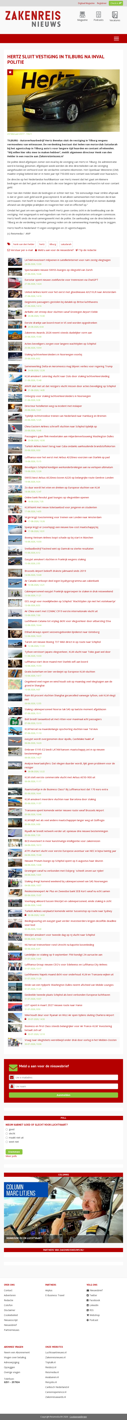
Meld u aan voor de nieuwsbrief (55, 250)
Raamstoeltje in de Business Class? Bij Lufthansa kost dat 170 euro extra (66, 789)
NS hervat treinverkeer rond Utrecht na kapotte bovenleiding (59, 944)
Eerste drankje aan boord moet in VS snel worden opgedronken (61, 322)
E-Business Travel (54, 1295)
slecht (12, 1133)
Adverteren (10, 1295)
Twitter (93, 1295)
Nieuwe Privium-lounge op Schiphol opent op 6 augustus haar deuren (64, 860)
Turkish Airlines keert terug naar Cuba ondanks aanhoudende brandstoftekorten (70, 446)
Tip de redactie (87, 250)
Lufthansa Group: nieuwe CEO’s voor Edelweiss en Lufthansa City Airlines (66, 964)
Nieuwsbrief (10, 1325)
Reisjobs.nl (51, 1382)
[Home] (32, 18)
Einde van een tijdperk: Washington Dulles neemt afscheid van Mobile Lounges (69, 984)
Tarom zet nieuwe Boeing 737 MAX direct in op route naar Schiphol (63, 641)
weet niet (14, 1141)
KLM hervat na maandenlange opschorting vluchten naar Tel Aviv (61, 729)
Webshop (95, 1315)
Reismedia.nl (52, 1372)
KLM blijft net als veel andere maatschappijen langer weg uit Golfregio (65, 820)
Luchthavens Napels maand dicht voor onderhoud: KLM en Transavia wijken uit (69, 974)
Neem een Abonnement (17, 1352)
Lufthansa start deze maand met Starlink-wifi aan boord (56, 661)
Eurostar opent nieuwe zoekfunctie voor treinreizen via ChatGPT (61, 279)
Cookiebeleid (11, 1315)
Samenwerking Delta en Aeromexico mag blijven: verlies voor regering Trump (69, 366)
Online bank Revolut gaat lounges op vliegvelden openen (57, 497)
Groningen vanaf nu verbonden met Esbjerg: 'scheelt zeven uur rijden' (64, 870)
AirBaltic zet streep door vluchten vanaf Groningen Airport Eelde (61, 311)
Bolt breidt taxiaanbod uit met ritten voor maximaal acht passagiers (63, 719)
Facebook (94, 1300)
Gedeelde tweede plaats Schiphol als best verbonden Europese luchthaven (67, 994)
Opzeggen (9, 1367)
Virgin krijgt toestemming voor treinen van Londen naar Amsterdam (63, 517)
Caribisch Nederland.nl (57, 1387)
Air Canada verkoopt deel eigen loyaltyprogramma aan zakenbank (62, 580)
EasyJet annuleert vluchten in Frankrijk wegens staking (55, 559)
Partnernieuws (11, 1329)
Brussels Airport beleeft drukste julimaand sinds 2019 (55, 570)
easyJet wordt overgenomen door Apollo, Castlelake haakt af (59, 739)
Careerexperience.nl (55, 1392)
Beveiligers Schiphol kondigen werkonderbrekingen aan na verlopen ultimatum (69, 467)
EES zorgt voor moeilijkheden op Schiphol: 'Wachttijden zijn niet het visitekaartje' (70, 601)
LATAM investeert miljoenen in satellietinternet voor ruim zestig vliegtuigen (68, 260)
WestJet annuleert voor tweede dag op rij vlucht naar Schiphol (60, 934)
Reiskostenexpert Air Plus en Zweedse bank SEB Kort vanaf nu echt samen (67, 891)
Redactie (8, 1300)
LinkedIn (93, 1305)
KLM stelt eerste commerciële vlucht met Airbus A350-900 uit (60, 777)
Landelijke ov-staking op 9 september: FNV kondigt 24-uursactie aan (63, 954)
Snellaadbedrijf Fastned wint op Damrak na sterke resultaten (59, 548)
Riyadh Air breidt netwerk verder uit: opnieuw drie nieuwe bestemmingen (66, 831)
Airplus (48, 1290)
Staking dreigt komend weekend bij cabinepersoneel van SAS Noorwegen (66, 881)
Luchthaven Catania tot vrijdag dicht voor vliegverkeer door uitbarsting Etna (68, 621)
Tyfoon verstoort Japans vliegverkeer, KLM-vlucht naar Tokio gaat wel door (68, 651)
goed (11, 1129)
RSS (91, 1310)
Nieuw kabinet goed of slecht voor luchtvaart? (37, 1124)
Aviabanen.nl (52, 1377)
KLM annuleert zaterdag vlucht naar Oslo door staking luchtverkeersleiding (67, 376)
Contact (8, 1290)
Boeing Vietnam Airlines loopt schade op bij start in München (59, 537)
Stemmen (14, 1151)
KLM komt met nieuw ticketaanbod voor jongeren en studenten (61, 507)
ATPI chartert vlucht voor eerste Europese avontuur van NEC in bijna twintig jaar (70, 850)
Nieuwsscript (11, 1320)
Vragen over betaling (15, 1357)
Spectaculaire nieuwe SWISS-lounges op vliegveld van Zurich (59, 269)
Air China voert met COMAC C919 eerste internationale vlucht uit (61, 611)
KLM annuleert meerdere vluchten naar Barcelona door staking (60, 799)
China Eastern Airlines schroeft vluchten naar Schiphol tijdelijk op (61, 426)
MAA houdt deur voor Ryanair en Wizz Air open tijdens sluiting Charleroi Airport (69, 1015)
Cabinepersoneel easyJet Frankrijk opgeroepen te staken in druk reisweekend (69, 591)
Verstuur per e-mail (22, 250)
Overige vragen (12, 1372)
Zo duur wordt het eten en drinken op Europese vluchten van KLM (62, 487)
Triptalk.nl (50, 1362)
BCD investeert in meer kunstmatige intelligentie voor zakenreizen (62, 841)
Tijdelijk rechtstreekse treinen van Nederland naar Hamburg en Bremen (65, 415)
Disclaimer (9, 1310)
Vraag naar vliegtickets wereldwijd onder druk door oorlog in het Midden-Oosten (71, 1040)
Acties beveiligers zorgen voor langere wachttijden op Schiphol (60, 343)
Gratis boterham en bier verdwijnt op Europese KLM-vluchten (60, 671)
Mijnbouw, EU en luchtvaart (24, 1238)
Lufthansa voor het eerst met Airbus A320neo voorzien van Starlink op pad (67, 457)
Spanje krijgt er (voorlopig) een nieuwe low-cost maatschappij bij (61, 527)
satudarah (66, 244)
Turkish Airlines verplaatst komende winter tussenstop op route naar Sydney (68, 911)
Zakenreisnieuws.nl (55, 1357)
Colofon (8, 1305)
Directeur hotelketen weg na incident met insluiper (53, 406)
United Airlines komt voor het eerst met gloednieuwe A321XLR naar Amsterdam (70, 292)
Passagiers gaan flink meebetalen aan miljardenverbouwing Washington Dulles (69, 436)
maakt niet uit (16, 1137)
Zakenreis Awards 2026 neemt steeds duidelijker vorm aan (58, 332)
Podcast (93, 1320)
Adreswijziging (11, 1362)
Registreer (102, 3)
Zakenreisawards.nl (55, 1397)
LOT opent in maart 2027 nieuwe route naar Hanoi (53, 1005)
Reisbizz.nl (50, 1367)
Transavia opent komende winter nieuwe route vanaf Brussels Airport (64, 810)
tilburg (53, 244)
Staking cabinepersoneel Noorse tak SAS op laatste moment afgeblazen (65, 709)
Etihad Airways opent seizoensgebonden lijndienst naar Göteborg (62, 632)
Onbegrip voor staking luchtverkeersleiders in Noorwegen (58, 396)
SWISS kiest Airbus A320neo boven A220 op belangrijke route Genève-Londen (69, 477)
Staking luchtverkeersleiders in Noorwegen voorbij (53, 354)
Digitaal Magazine (86, 3)
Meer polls (11, 1156)
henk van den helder (23, 244)
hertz (42, 244)
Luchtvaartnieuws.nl (55, 1352)
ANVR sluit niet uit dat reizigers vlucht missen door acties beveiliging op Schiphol (70, 386)
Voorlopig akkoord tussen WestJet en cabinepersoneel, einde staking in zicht (68, 901)
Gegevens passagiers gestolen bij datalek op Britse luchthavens (61, 301)
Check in (114, 3)
